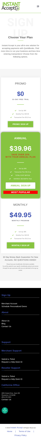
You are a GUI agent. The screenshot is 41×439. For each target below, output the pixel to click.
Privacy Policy (20, 435)
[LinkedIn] (9, 332)
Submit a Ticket (8, 359)
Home (9, 431)
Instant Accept (16, 428)
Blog (3, 324)
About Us (6, 321)
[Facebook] (3, 332)
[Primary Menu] (37, 6)
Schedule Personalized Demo (14, 306)
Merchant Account (9, 304)
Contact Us (6, 326)
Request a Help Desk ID (12, 362)
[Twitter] (15, 332)
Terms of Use (24, 431)
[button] (20, 124)
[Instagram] (12, 332)
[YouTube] (6, 332)
